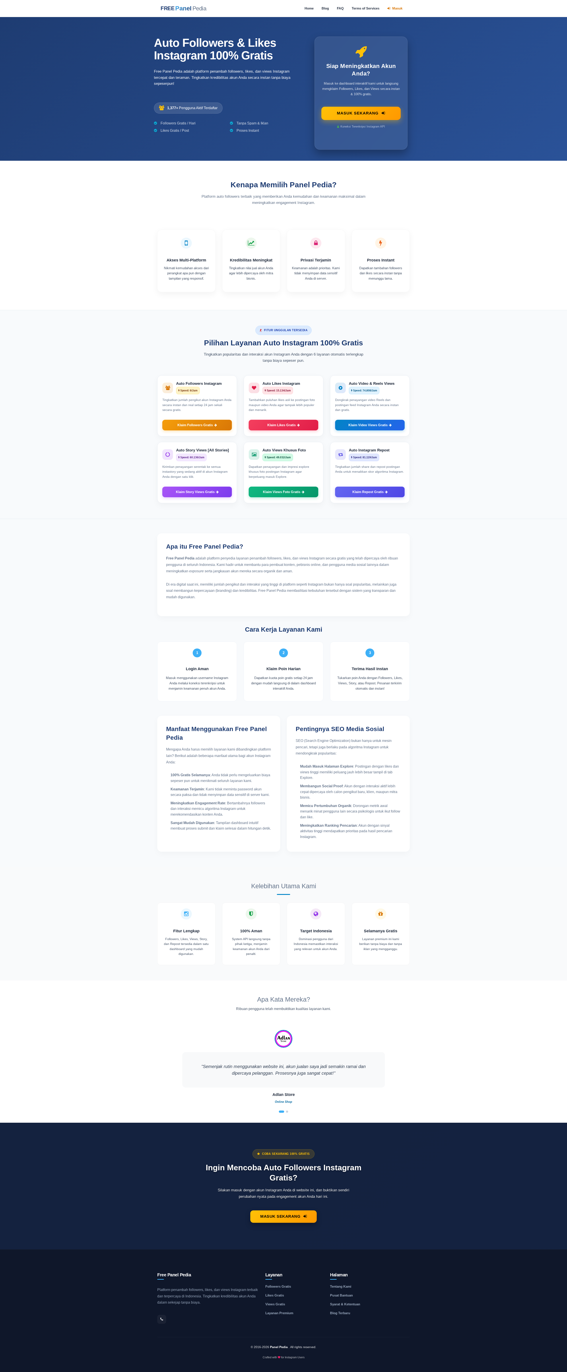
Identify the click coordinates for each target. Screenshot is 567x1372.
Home (309, 8)
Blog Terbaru (340, 1313)
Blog (325, 8)
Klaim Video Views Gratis (368, 425)
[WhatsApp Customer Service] (161, 1319)
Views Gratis (275, 1304)
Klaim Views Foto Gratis (281, 492)
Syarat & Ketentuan (345, 1304)
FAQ (340, 8)
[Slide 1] (281, 1112)
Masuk (396, 8)
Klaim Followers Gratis (195, 425)
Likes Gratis (274, 1295)
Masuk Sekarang (358, 113)
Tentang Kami (340, 1286)
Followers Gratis (278, 1286)
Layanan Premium (279, 1313)
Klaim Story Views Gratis (195, 492)
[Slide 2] (287, 1112)
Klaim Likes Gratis (281, 425)
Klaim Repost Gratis (368, 492)
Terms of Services (365, 8)
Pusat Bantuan (341, 1295)
